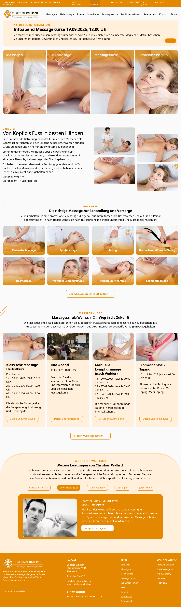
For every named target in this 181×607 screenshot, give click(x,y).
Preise (80, 14)
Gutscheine (93, 14)
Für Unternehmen (130, 14)
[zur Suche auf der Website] (41, 14)
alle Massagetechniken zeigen (88, 294)
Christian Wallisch (38, 487)
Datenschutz (127, 601)
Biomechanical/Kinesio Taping (157, 250)
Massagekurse (110, 14)
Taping (113, 250)
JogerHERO (162, 582)
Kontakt (163, 14)
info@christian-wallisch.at (79, 581)
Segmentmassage (157, 280)
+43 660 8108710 (37, 2)
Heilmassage (67, 14)
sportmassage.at (69, 487)
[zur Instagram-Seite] (172, 3)
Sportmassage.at (165, 569)
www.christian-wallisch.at (79, 584)
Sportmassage (68, 250)
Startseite (125, 564)
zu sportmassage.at (95, 528)
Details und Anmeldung (22, 418)
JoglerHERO (145, 487)
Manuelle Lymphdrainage (68, 280)
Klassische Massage (24, 250)
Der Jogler (122, 487)
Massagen (51, 14)
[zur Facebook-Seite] (176, 3)
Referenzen (150, 14)
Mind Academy (97, 487)
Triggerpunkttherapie (113, 280)
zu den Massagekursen (88, 436)
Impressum (126, 596)
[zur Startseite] (24, 563)
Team (174, 14)
